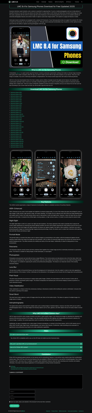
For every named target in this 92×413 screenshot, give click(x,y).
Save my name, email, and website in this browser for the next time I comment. (31, 401)
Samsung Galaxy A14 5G (17, 145)
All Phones (68, 1)
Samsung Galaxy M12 (16, 130)
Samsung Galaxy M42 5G (17, 127)
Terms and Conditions (72, 411)
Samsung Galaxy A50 (16, 97)
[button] (82, 2)
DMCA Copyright (62, 411)
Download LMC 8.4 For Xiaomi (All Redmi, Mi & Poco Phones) (24, 369)
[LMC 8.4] (9, 2)
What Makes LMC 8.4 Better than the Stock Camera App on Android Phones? (27, 367)
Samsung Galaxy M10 (16, 105)
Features (50, 1)
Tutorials (77, 1)
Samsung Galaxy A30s (16, 103)
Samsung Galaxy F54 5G (17, 143)
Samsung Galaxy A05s (16, 96)
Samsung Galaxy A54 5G (17, 139)
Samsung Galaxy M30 (16, 94)
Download (44, 1)
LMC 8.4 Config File (59, 1)
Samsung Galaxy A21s (16, 117)
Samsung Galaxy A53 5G (17, 132)
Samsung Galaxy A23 (16, 134)
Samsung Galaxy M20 (16, 99)
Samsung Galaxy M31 (16, 107)
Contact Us (81, 411)
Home (37, 1)
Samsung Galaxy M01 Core (17, 116)
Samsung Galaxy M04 (16, 92)
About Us (48, 411)
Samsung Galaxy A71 (16, 112)
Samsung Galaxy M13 (16, 137)
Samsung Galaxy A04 (16, 136)
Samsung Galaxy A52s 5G (17, 121)
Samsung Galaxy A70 (16, 101)
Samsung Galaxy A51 (16, 108)
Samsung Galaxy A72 (16, 123)
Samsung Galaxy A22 (16, 128)
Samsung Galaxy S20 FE (17, 114)
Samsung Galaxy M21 (16, 110)
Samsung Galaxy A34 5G (17, 146)
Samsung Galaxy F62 (16, 125)
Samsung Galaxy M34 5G (17, 141)
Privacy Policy (55, 411)
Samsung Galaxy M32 (16, 119)
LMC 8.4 (15, 2)
